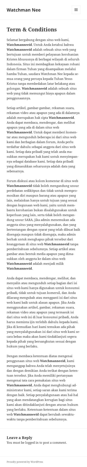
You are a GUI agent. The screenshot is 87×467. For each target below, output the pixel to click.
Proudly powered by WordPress (25, 462)
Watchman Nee (24, 10)
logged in (32, 442)
